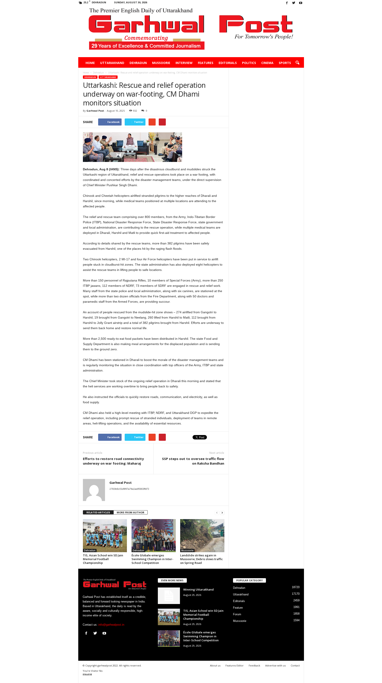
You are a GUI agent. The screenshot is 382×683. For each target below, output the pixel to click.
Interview (184, 63)
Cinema (267, 63)
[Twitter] (293, 3)
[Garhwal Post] (191, 31)
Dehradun (138, 63)
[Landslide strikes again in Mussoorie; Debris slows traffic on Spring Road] (202, 535)
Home (90, 63)
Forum (237, 614)
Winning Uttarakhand (198, 589)
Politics (249, 63)
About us (215, 665)
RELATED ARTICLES (98, 512)
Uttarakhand (112, 63)
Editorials (228, 63)
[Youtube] (300, 3)
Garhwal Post (95, 110)
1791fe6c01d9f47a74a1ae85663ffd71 (129, 489)
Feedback (254, 665)
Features (205, 63)
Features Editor (234, 665)
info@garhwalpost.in (111, 624)
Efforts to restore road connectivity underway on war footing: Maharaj (113, 460)
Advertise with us (275, 665)
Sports (285, 63)
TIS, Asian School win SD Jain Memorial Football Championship (103, 559)
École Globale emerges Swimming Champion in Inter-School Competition (152, 559)
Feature (238, 607)
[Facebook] (287, 3)
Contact (295, 665)
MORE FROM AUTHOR (130, 512)
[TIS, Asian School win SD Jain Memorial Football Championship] (105, 535)
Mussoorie (161, 63)
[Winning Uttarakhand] (169, 595)
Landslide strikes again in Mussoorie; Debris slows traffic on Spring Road (201, 559)
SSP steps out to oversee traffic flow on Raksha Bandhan (193, 460)
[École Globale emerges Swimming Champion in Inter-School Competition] (154, 535)
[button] (297, 63)
